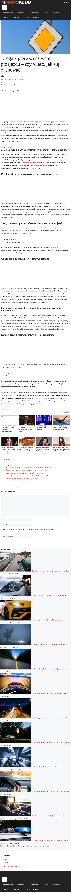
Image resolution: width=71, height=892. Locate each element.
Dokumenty (56, 12)
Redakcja (6, 859)
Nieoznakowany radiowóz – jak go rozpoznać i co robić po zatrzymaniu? (29, 467)
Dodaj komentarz (8, 488)
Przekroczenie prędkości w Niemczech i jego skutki (22, 479)
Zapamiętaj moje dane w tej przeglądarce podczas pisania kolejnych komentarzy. (28, 529)
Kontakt (5, 862)
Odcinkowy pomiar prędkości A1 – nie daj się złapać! (48, 718)
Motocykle (34, 12)
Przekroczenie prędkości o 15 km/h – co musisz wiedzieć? (50, 693)
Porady (6, 17)
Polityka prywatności (10, 866)
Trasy (28, 17)
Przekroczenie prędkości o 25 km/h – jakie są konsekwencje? (51, 791)
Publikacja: (9, 85)
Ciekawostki (37, 17)
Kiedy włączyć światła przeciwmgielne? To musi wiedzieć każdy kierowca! (30, 476)
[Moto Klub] (16, 2)
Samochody (20, 12)
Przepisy (17, 17)
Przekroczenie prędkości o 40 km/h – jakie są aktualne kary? (51, 742)
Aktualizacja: (10, 91)
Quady (46, 12)
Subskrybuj (30, 488)
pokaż (10, 147)
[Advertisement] (35, 108)
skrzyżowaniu (54, 247)
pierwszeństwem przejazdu (32, 162)
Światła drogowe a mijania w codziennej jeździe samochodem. (25, 473)
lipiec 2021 (9, 409)
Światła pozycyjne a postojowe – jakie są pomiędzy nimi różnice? (26, 470)
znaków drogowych (40, 165)
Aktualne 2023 (8, 12)
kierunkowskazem (30, 401)
